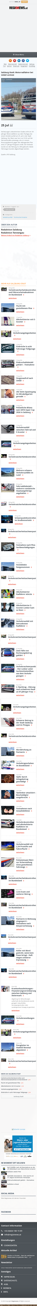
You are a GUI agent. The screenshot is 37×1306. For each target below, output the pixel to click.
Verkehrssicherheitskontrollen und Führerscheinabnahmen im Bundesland (14, 1079)
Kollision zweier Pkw (14, 1172)
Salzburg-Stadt (9, 209)
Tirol (4, 66)
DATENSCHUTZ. (10, 1280)
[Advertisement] (18, 30)
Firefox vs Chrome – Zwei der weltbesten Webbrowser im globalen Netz (21, 1256)
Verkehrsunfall (8, 217)
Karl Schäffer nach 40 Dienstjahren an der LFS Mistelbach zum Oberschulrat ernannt (21, 1168)
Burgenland (24, 66)
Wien (5, 64)
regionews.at (8, 81)
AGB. (6, 1284)
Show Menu (19, 54)
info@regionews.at (12, 1234)
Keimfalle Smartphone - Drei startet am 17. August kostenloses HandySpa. (20, 1176)
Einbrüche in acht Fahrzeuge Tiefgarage (14, 1092)
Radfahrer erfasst (13, 1184)
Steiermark (16, 66)
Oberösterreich (12, 64)
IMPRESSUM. (9, 1277)
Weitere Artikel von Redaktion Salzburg (15, 235)
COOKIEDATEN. (10, 1245)
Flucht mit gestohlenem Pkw (10, 1083)
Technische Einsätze (20, 217)
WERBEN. (7, 1288)
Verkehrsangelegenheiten (9, 1089)
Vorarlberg (32, 66)
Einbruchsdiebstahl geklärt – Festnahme (20, 1180)
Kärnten (9, 66)
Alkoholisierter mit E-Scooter (10, 1086)
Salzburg (31, 64)
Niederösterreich (23, 64)
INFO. (5, 1292)
